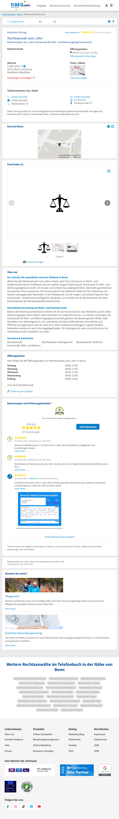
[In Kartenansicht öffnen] (112, 126)
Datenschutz (100, 739)
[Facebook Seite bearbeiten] (91, 103)
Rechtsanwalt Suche (60, 5)
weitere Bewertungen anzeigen (60, 536)
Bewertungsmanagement (46, 739)
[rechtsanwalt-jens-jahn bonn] (44, 247)
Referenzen (75, 739)
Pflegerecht (12, 596)
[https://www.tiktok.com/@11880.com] (23, 806)
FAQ (71, 751)
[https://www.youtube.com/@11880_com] (39, 806)
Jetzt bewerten (88, 426)
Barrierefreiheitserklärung (87, 5)
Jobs (7, 745)
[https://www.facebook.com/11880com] (8, 806)
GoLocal (32, 441)
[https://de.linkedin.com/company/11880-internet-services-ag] (31, 806)
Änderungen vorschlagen (19, 77)
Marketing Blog (76, 734)
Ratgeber (41, 5)
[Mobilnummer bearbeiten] (27, 104)
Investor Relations (14, 739)
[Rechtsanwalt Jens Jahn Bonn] (108, 171)
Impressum (99, 734)
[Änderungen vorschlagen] (34, 78)
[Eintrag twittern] (109, 21)
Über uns (9, 734)
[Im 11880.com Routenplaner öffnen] (108, 126)
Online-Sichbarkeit (42, 734)
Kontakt (72, 745)
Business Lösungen (43, 751)
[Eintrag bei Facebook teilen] (113, 21)
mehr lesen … (21, 450)
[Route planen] (24, 66)
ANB (96, 751)
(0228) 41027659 (19, 96)
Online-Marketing (42, 745)
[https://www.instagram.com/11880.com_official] (15, 806)
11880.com (33, 478)
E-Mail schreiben (82, 96)
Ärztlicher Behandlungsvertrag (23, 633)
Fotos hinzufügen (78, 77)
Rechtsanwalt (15, 49)
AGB (96, 745)
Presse (8, 751)
